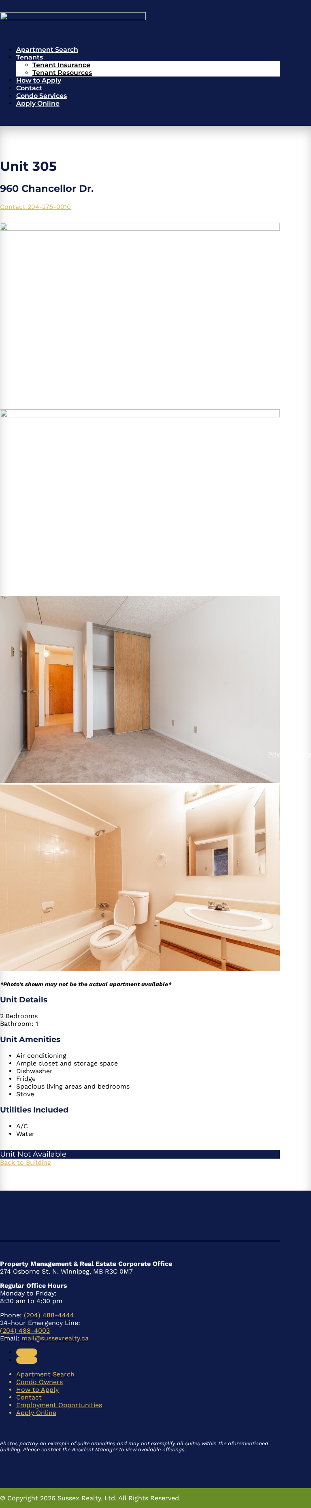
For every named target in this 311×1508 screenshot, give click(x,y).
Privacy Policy (289, 754)
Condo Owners (39, 1382)
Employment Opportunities (59, 1405)
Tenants (29, 57)
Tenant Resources (62, 73)
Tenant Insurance (61, 65)
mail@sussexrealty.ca (55, 1338)
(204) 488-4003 (25, 1330)
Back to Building (25, 1162)
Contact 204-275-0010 (35, 207)
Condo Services (41, 96)
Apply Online (38, 103)
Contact (29, 88)
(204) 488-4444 (49, 1315)
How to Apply (38, 80)
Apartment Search (47, 49)
